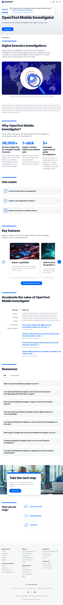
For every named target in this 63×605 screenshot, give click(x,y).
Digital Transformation (27, 560)
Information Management (28, 551)
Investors (4, 555)
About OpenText (36, 507)
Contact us (7, 29)
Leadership (5, 567)
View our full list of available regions (22, 12)
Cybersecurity (25, 555)
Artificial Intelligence (27, 553)
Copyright (18, 596)
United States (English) (25, 10)
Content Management (27, 557)
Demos (44, 557)
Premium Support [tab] (12, 328)
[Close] (52, 7)
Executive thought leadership (50, 551)
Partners (4, 557)
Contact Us (15, 491)
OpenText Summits (27, 574)
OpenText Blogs (35, 516)
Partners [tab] (15, 317)
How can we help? (47, 563)
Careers (4, 551)
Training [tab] (15, 321)
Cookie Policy (31, 588)
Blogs (23, 576)
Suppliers (4, 560)
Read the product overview (31, 283)
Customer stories (47, 553)
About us (4, 565)
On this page (5, 37)
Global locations (47, 565)
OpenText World (26, 572)
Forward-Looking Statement (44, 588)
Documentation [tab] (15, 375)
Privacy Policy (15, 588)
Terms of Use (23, 588)
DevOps (24, 562)
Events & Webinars (27, 570)
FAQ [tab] (5, 375)
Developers (5, 553)
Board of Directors (6, 570)
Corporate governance (8, 572)
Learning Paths (46, 555)
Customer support (47, 567)
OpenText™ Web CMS (34, 599)
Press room (25, 567)
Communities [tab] (14, 325)
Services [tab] (15, 314)
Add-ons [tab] (15, 310)
